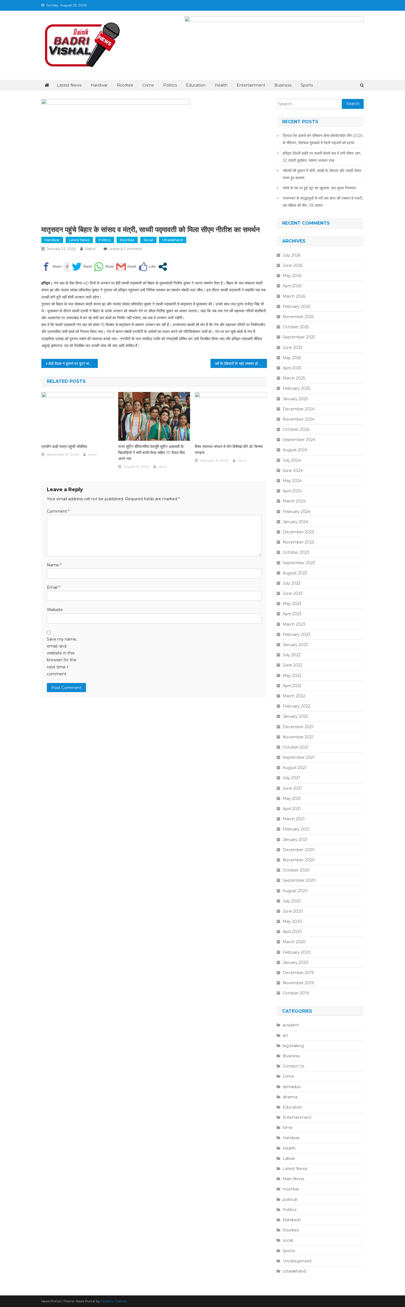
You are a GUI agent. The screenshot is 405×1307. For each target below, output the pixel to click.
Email (53, 587)
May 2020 (292, 921)
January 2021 (295, 839)
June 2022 (293, 665)
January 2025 (295, 398)
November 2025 (298, 316)
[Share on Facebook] (51, 266)
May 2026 (292, 275)
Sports (307, 85)
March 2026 (294, 296)
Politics (170, 85)
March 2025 (294, 378)
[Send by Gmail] (126, 266)
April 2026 (292, 285)
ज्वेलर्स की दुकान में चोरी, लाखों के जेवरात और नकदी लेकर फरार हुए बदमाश (322, 174)
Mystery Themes (114, 1301)
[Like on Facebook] (147, 266)
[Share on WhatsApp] (104, 266)
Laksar (289, 1158)
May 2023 (292, 603)
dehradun (292, 1086)
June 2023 (293, 593)
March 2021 (294, 818)
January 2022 (295, 716)
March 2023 (294, 624)
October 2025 (296, 326)
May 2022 (292, 675)
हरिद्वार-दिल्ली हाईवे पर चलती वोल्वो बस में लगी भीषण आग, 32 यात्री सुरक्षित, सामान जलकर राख (322, 157)
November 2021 (298, 737)
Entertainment (251, 85)
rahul (90, 248)
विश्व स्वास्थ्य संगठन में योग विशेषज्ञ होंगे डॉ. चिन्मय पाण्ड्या (229, 449)
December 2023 (298, 531)
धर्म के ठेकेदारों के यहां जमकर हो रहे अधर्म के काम (241, 363)
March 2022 (294, 695)
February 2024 (296, 511)
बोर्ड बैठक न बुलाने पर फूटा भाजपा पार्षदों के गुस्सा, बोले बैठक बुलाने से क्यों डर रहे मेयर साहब (73, 363)
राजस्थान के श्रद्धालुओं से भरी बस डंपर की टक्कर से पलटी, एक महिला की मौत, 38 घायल (323, 202)
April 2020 (292, 931)
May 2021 (292, 798)
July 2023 (292, 583)
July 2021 (291, 777)
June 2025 (292, 347)
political (290, 1199)
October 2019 (296, 993)
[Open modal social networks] (163, 266)
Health (221, 85)
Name (54, 565)
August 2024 (295, 449)
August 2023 (295, 573)
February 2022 (296, 706)
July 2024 (292, 460)
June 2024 (293, 470)
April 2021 (292, 808)
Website (55, 609)
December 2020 (299, 849)
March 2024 (294, 501)
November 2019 (298, 982)
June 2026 (293, 265)
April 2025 (292, 367)
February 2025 (296, 388)
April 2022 (292, 685)
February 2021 (296, 829)
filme (288, 1127)
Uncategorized (297, 1260)
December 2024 (298, 409)
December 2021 (298, 726)
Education (196, 85)
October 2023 (296, 552)
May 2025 (292, 357)
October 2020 (296, 870)
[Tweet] (82, 266)
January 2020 (296, 962)
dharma (290, 1096)
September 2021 (299, 757)
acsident (291, 1025)
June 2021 (292, 788)
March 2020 (294, 941)
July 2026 (292, 255)
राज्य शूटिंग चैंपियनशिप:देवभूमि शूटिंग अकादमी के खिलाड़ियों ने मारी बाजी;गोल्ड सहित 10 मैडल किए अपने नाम (151, 452)
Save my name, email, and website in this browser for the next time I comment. (62, 656)
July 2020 (292, 901)
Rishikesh (292, 1219)
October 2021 (296, 747)
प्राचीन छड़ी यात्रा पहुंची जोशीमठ (64, 446)
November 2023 (298, 542)
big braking (293, 1045)
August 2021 (295, 767)
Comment (58, 511)
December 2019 (298, 972)
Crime (148, 85)
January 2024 (295, 521)
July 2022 (292, 654)
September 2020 (299, 880)
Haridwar (99, 85)
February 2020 (297, 952)
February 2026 (296, 306)
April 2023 (292, 613)
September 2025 (299, 337)
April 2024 (292, 490)
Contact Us (293, 1066)
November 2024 (298, 419)
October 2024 (296, 429)
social (148, 240)
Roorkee (125, 85)
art (285, 1035)
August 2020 (295, 890)
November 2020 (299, 859)
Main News (293, 1178)
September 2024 (299, 439)
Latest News (69, 85)
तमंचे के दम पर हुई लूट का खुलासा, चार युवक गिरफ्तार (319, 187)
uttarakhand (172, 240)
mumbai (291, 1189)
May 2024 (292, 480)
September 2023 (299, 562)
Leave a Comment (125, 248)
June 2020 (293, 911)
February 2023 (296, 634)
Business (282, 85)
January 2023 (295, 644)
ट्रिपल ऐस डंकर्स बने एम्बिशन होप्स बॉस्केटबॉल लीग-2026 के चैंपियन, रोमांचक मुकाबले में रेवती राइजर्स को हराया (323, 139)
